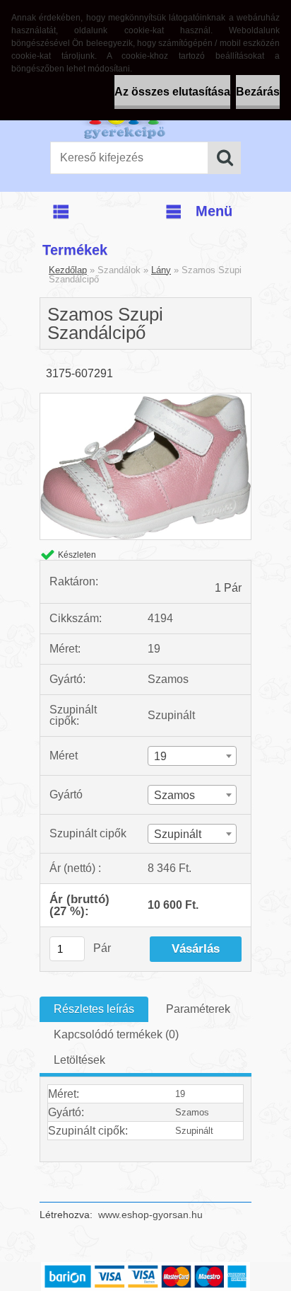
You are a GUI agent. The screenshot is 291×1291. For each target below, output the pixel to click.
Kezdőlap (68, 270)
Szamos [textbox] (174, 795)
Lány (161, 270)
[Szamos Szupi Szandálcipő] (145, 399)
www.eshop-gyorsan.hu (150, 1214)
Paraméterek (198, 1009)
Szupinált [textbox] (177, 834)
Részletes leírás (94, 1009)
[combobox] (192, 756)
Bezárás (258, 92)
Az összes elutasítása (172, 92)
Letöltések (79, 1060)
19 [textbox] (160, 756)
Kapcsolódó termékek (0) (116, 1034)
